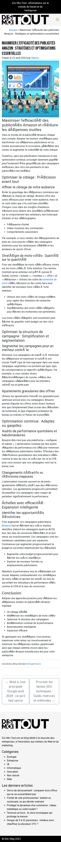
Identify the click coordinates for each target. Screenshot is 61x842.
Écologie (11, 756)
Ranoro (35, 57)
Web (9, 779)
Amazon (6, 525)
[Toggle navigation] (57, 19)
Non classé (13, 775)
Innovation (12, 771)
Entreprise (12, 760)
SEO (29, 664)
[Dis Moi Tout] (25, 19)
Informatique (14, 768)
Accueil (13, 30)
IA (8, 764)
